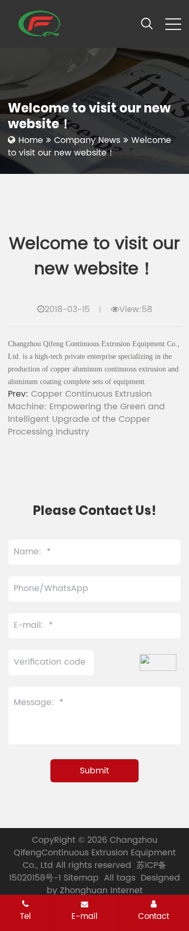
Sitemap (81, 878)
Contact (153, 916)
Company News (87, 140)
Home (30, 140)
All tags (119, 878)
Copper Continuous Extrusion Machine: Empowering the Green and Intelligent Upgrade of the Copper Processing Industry (86, 413)
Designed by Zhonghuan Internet (114, 884)
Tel (25, 916)
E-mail (84, 916)
